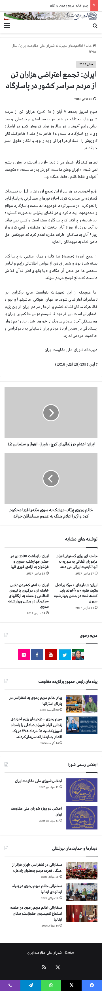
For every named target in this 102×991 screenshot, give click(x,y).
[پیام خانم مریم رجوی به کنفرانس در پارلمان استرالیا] (81, 704)
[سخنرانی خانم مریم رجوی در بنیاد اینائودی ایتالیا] (81, 892)
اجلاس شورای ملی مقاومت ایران (38, 781)
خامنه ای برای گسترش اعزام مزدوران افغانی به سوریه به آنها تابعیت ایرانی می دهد (76, 561)
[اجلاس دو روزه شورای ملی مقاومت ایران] (81, 817)
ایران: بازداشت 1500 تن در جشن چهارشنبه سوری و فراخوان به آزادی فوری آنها (30, 561)
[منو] (7, 26)
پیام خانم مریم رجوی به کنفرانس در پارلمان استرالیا (54, 5)
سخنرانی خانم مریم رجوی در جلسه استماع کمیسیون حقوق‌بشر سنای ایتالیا (36, 913)
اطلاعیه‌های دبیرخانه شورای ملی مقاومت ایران (51, 46)
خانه (89, 46)
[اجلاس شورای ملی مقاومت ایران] (81, 790)
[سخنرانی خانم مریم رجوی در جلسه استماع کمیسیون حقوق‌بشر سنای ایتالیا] (81, 913)
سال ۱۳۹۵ (86, 64)
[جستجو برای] (95, 26)
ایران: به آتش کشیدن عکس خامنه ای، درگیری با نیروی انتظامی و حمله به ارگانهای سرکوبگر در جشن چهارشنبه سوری (28, 596)
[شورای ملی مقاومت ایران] (51, 16)
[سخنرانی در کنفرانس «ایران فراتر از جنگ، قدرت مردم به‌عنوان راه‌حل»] (81, 870)
